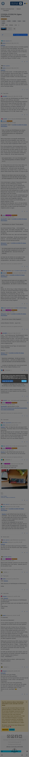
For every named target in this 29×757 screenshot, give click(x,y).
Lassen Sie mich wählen (7, 381)
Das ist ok (24, 381)
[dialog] (14, 378)
